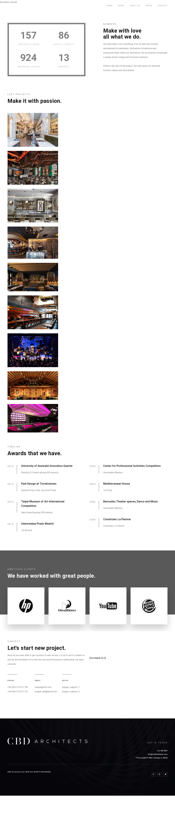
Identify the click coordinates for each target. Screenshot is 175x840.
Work (121, 6)
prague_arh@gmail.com (46, 691)
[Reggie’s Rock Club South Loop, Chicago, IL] (33, 350)
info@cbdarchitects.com (157, 754)
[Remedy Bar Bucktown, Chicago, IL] (33, 312)
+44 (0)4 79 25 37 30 (18, 691)
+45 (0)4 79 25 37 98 (18, 687)
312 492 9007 (162, 751)
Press (149, 6)
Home (110, 6)
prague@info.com (43, 687)
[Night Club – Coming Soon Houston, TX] (33, 385)
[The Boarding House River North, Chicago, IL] (33, 168)
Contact (162, 6)
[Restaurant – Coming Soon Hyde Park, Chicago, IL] (33, 277)
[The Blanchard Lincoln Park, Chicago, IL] (33, 206)
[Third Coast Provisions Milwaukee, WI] (33, 130)
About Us (135, 6)
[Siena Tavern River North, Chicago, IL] (33, 243)
